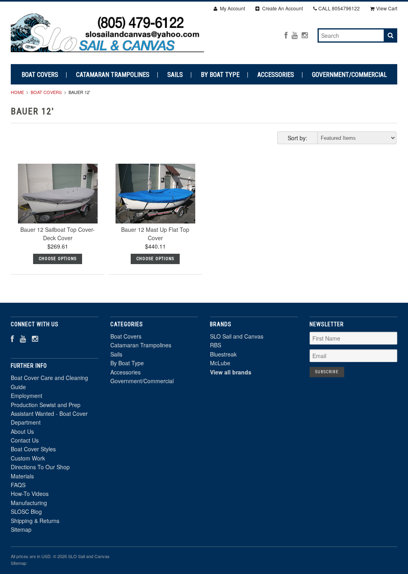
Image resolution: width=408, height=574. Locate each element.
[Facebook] (286, 35)
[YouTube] (295, 35)
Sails (175, 75)
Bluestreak (223, 354)
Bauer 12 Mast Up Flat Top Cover (155, 233)
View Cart (386, 8)
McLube (220, 363)
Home (17, 92)
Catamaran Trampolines (112, 75)
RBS (215, 345)
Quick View (58, 211)
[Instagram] (305, 35)
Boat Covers (40, 75)
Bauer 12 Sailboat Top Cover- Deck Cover (57, 233)
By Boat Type (220, 75)
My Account (232, 8)
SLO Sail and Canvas (236, 336)
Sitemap (21, 529)
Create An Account (282, 8)
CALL (339, 8)
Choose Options (57, 258)
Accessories (275, 75)
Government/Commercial (349, 75)
